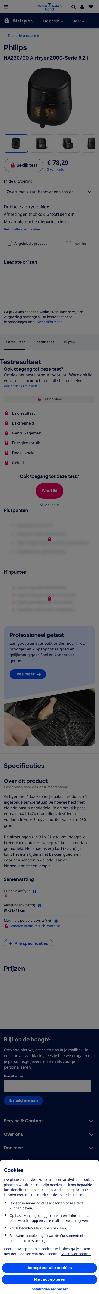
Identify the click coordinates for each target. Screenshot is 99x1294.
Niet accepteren (49, 1279)
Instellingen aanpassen (49, 1289)
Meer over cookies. (76, 1254)
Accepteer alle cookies (49, 1267)
